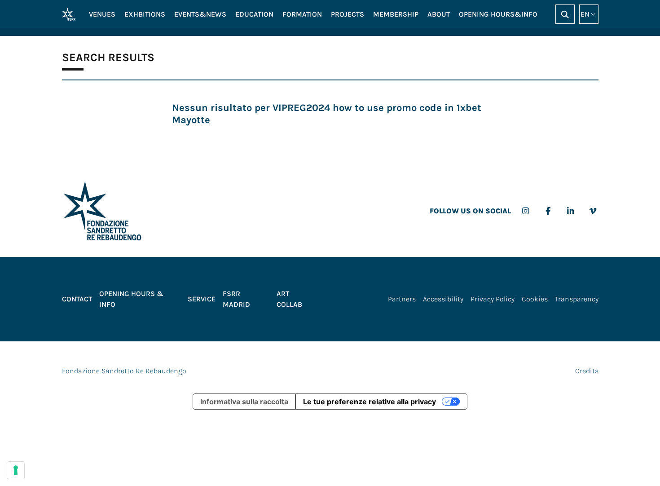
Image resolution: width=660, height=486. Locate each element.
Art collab (289, 299)
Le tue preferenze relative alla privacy (369, 401)
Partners (402, 299)
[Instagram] (525, 211)
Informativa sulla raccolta (244, 401)
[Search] (565, 14)
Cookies (535, 299)
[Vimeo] (592, 211)
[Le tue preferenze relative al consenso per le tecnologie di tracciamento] (15, 470)
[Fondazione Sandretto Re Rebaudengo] (68, 14)
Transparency (576, 299)
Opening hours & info (131, 299)
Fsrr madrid (236, 299)
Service (202, 299)
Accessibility (443, 299)
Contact (77, 299)
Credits (586, 371)
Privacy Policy (493, 299)
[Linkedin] (570, 211)
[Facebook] (548, 211)
